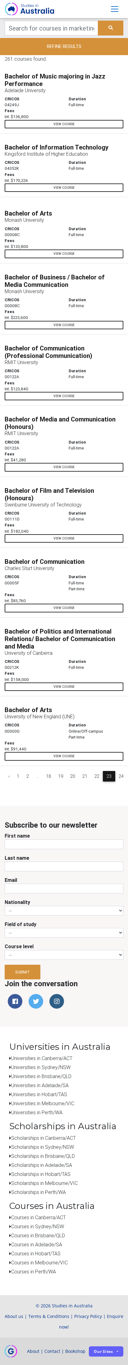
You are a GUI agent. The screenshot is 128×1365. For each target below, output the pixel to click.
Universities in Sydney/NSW (41, 1067)
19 (60, 776)
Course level (19, 946)
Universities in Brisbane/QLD (41, 1076)
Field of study (20, 924)
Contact (52, 1351)
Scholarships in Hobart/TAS (41, 1174)
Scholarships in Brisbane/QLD (43, 1156)
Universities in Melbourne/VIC (42, 1103)
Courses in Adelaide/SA (36, 1244)
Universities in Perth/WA (36, 1112)
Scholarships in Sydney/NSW (42, 1147)
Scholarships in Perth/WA (38, 1192)
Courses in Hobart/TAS (36, 1253)
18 (48, 776)
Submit (22, 972)
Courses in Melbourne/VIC (39, 1262)
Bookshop (75, 1351)
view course (64, 124)
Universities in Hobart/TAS (39, 1094)
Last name (17, 858)
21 (84, 776)
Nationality (17, 902)
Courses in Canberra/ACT (38, 1217)
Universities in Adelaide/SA (40, 1085)
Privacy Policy (88, 1316)
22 (96, 776)
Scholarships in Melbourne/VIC (44, 1183)
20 (72, 776)
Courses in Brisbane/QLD (38, 1235)
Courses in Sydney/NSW (37, 1226)
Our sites (103, 1351)
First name (17, 836)
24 (121, 776)
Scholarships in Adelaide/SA (41, 1165)
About (33, 1351)
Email (11, 880)
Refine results (64, 46)
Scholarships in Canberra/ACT (43, 1138)
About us (14, 1316)
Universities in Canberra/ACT (41, 1058)
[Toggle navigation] (114, 9)
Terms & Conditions (48, 1316)
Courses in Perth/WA (33, 1271)
